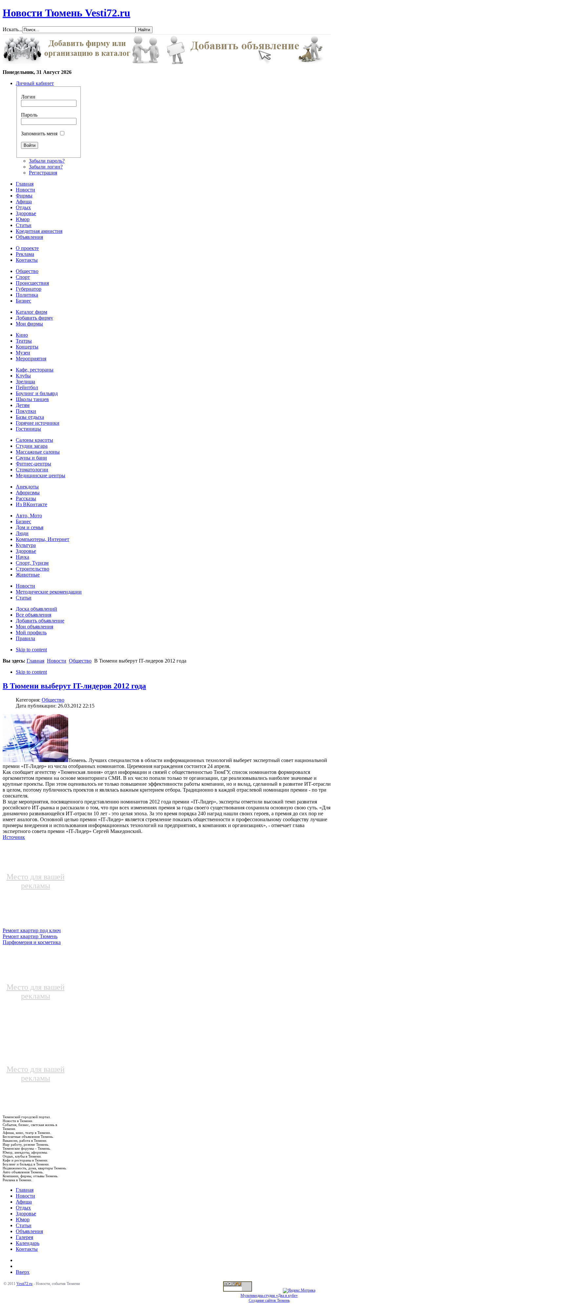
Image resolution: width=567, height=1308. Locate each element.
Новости (56, 661)
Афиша (24, 1202)
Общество (80, 661)
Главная (35, 661)
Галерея (24, 1237)
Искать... (12, 29)
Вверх (23, 1272)
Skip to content (31, 649)
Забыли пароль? (47, 161)
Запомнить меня (39, 133)
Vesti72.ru (24, 1283)
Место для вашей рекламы (36, 881)
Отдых (23, 1207)
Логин (28, 97)
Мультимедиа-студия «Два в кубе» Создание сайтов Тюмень (269, 1298)
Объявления (29, 1231)
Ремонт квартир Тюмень (30, 936)
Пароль (29, 115)
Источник (14, 837)
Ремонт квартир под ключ (32, 930)
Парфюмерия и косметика (32, 942)
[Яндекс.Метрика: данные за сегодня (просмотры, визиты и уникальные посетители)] (299, 1290)
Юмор (23, 1219)
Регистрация (43, 172)
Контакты (27, 1249)
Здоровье (26, 1213)
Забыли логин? (46, 166)
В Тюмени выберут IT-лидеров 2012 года (74, 686)
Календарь (27, 1243)
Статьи (24, 1225)
